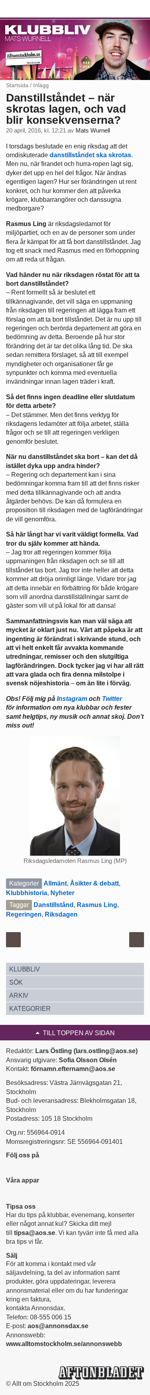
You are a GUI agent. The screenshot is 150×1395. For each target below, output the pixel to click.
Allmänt (55, 883)
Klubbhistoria (26, 893)
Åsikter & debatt (94, 883)
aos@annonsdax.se (58, 1326)
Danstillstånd (54, 904)
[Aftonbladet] (36, 9)
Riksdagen (61, 914)
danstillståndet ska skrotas (90, 155)
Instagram (72, 698)
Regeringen (24, 914)
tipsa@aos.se (34, 1232)
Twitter (112, 698)
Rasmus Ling (97, 904)
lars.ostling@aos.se (106, 1051)
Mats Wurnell (93, 130)
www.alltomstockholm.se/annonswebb (64, 1343)
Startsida (17, 85)
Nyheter (62, 893)
